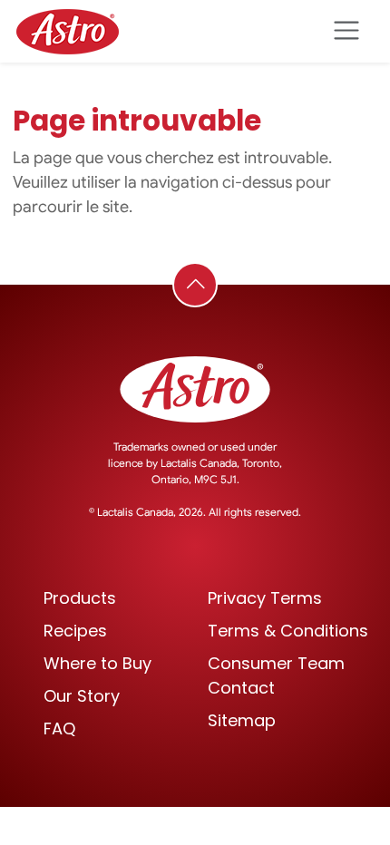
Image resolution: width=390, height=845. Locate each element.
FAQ (59, 728)
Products (80, 598)
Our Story (82, 696)
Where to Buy (97, 663)
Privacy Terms (265, 598)
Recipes (75, 630)
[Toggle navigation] (346, 31)
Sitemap (242, 720)
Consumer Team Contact (276, 675)
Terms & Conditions (288, 630)
